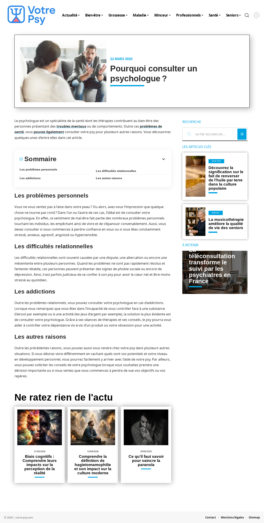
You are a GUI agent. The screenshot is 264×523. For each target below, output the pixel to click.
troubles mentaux (71, 126)
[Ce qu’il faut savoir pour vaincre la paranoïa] (146, 427)
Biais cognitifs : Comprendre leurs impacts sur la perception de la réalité (39, 464)
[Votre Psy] (31, 15)
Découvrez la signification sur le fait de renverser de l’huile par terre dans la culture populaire (226, 178)
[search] (247, 15)
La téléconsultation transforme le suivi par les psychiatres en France (212, 265)
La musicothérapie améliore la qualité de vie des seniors (226, 223)
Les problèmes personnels (38, 169)
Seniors (215, 213)
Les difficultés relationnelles (116, 171)
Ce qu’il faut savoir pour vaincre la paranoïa (146, 460)
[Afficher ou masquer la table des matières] (111, 159)
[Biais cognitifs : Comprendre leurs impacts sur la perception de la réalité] (39, 427)
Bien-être (216, 161)
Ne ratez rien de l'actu (63, 397)
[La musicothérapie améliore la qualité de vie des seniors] (195, 221)
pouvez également (49, 132)
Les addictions (30, 178)
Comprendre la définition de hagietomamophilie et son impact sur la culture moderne (92, 464)
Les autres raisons (109, 178)
